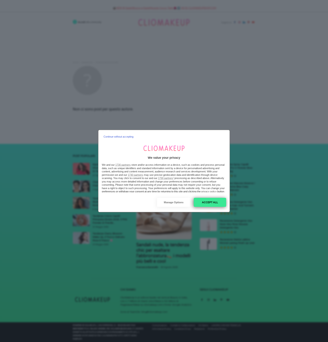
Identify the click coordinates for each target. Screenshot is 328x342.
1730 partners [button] (123, 164)
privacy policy (209, 191)
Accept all (210, 202)
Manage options (173, 202)
